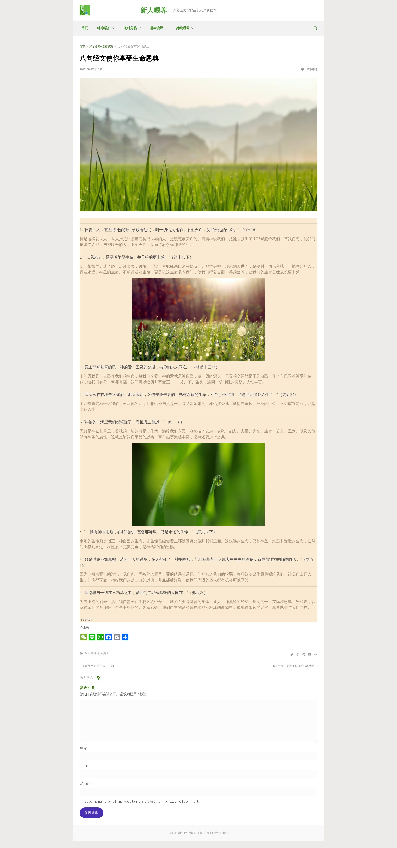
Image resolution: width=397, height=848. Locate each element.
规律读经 (156, 28)
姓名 (84, 748)
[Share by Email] (309, 654)
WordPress (222, 832)
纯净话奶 (104, 28)
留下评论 (312, 69)
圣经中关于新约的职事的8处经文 (293, 666)
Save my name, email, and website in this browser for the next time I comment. (142, 801)
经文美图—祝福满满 (101, 46)
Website (85, 784)
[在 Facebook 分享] (297, 654)
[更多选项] (315, 654)
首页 (84, 28)
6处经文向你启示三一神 (98, 666)
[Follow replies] (98, 677)
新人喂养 (154, 10)
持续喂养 (182, 28)
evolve (173, 832)
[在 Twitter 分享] (291, 654)
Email (84, 766)
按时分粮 (130, 28)
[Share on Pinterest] (303, 654)
